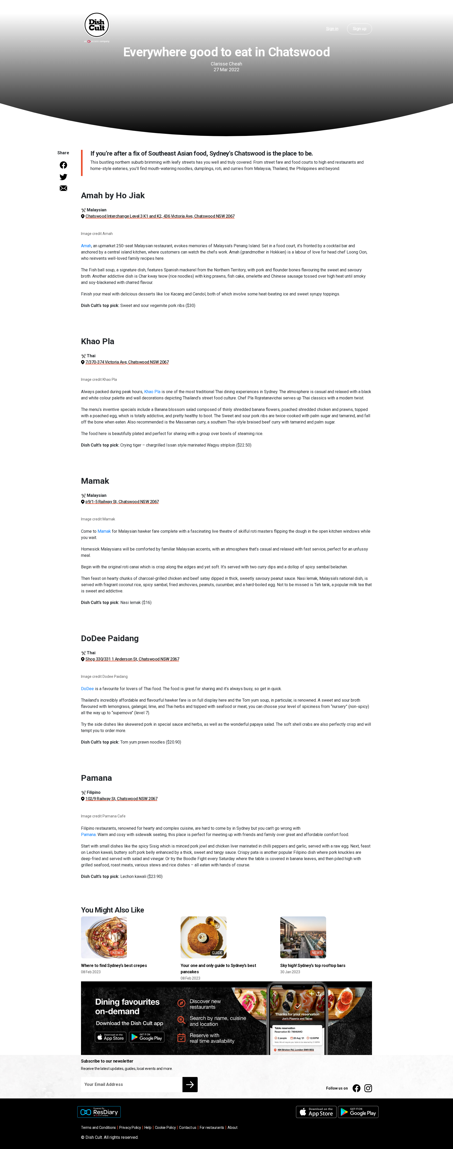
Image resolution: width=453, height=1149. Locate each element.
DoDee (87, 688)
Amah (86, 245)
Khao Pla (152, 391)
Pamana (88, 834)
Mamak (104, 531)
